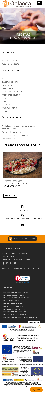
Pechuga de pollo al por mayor (15, 315)
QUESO (4, 101)
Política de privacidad (20, 253)
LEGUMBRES (7, 105)
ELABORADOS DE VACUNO (12, 92)
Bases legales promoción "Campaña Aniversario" (21, 268)
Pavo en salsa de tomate (11, 132)
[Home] (17, 4)
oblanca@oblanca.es (22, 229)
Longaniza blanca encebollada (15, 185)
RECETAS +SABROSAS (10, 64)
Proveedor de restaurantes (14, 309)
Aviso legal (6, 253)
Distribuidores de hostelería (14, 312)
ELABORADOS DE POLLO (12, 82)
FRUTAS (5, 111)
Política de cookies (9, 256)
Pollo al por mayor (11, 301)
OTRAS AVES (7, 85)
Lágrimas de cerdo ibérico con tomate (17, 135)
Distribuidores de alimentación (15, 292)
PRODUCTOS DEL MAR (11, 95)
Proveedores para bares (13, 303)
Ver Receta (10, 196)
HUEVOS (5, 98)
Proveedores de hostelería (14, 295)
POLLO (4, 79)
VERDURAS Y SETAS (9, 108)
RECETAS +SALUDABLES (11, 61)
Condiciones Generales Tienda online (16, 259)
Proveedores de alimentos (13, 306)
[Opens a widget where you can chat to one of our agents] (36, 390)
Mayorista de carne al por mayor (16, 298)
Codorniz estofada (9, 138)
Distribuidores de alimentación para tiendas (20, 317)
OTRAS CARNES (8, 88)
